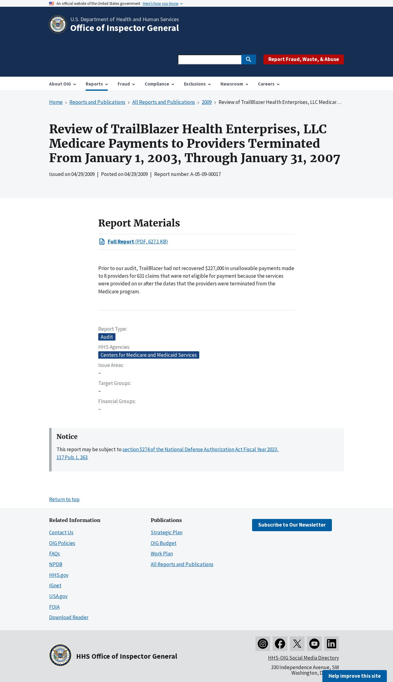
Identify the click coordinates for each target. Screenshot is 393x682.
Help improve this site (355, 675)
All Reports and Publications (182, 564)
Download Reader (68, 617)
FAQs (54, 553)
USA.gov (58, 596)
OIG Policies (62, 543)
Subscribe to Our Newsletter (292, 524)
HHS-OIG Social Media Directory (303, 657)
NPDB (55, 564)
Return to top (64, 499)
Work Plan (162, 553)
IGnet (55, 585)
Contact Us (61, 532)
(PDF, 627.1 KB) (138, 241)
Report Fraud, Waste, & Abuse (303, 59)
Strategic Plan (166, 532)
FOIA (54, 607)
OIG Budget (164, 543)
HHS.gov (58, 575)
